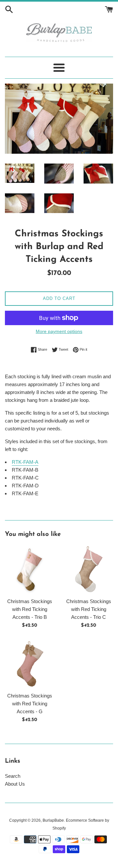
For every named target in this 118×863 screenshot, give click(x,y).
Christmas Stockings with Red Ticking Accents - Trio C (88, 609)
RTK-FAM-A (25, 462)
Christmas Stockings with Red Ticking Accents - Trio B (29, 609)
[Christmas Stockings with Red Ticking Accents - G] (29, 664)
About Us (15, 784)
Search (12, 776)
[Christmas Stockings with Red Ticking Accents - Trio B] (29, 569)
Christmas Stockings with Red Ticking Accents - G (29, 703)
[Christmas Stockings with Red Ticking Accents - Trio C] (88, 569)
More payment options (59, 331)
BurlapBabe (53, 820)
